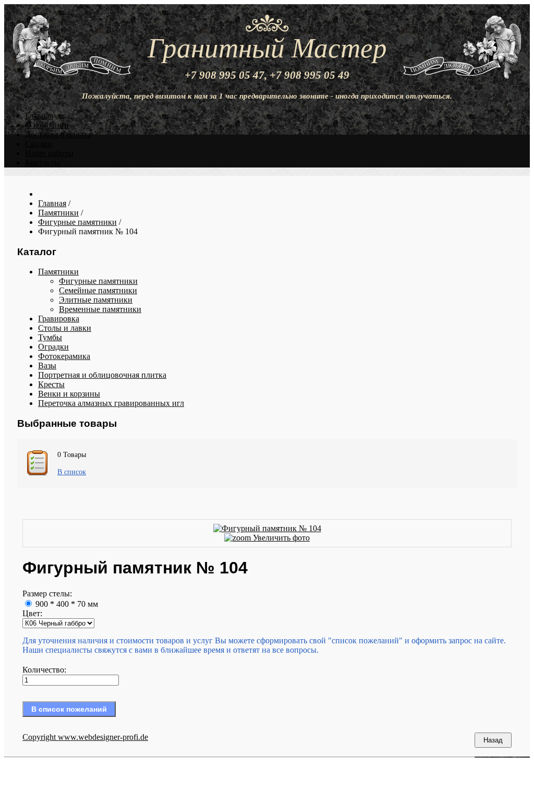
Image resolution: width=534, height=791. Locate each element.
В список (71, 472)
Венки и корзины (69, 393)
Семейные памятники (98, 290)
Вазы (47, 365)
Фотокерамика (64, 356)
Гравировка (58, 318)
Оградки (53, 346)
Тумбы (50, 337)
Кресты (51, 384)
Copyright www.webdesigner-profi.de (85, 737)
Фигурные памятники (98, 281)
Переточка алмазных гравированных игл (111, 403)
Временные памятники (100, 309)
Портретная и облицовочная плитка (102, 374)
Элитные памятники (95, 299)
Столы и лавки (64, 327)
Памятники (58, 271)
